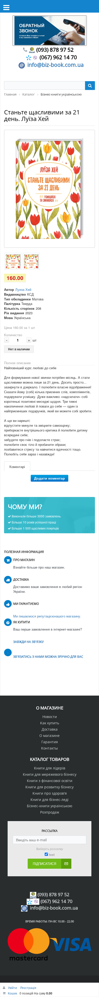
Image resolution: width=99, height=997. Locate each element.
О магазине (49, 735)
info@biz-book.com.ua (55, 64)
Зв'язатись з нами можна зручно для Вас (48, 657)
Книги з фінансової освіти (49, 780)
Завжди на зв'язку (28, 642)
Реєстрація (28, 987)
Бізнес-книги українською (49, 805)
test (52, 855)
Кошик (12, 993)
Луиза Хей (23, 289)
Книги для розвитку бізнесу (49, 787)
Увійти (13, 987)
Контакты (49, 748)
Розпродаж (49, 812)
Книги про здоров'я (49, 793)
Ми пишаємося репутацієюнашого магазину (46, 616)
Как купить (49, 723)
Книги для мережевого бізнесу (49, 774)
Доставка (50, 729)
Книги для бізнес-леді (49, 799)
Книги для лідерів (49, 768)
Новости (49, 716)
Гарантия (49, 741)
